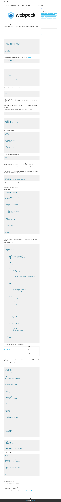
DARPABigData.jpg (6, 353)
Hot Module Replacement (11, 480)
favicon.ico (5, 350)
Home (53, 1)
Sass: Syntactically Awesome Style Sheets (15, 486)
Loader (21, 57)
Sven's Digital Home (9, 1)
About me (56, 1)
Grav (26, 500)
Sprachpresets (29, 57)
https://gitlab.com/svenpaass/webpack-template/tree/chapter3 (28, 490)
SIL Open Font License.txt (7, 349)
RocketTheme (33, 500)
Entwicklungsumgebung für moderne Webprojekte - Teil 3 (17, 5)
